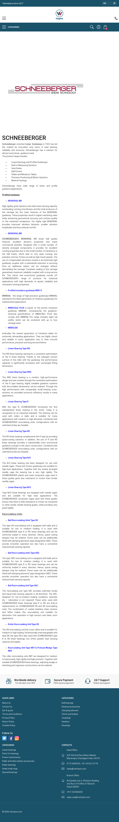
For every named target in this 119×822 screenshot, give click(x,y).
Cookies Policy (8, 725)
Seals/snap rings (10, 768)
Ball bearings (67, 703)
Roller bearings (9, 765)
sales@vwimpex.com (76, 769)
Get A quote (7, 710)
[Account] (99, 27)
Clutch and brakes (70, 714)
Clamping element (70, 710)
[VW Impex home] (59, 14)
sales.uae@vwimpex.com (78, 797)
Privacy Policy (8, 718)
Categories (13, 27)
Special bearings (9, 772)
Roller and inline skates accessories (18, 761)
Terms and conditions (12, 714)
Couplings (66, 718)
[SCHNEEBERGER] (45, 88)
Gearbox (65, 721)
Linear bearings (9, 750)
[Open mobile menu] (4, 19)
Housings (66, 725)
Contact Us (7, 707)
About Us (6, 703)
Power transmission (11, 757)
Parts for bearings (10, 753)
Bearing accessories (71, 707)
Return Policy (8, 721)
